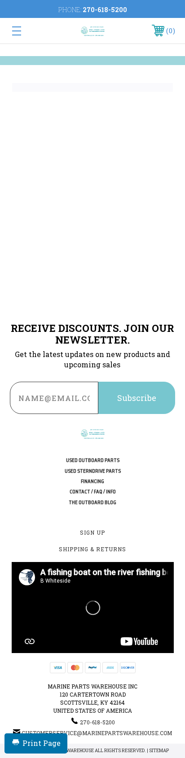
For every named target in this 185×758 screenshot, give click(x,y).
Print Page (41, 743)
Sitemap (159, 751)
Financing (92, 481)
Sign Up (92, 532)
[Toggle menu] (28, 30)
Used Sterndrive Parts (93, 471)
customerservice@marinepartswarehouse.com (97, 732)
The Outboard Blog (92, 502)
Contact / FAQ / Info (93, 491)
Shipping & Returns (92, 549)
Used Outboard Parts (92, 460)
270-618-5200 (105, 9)
